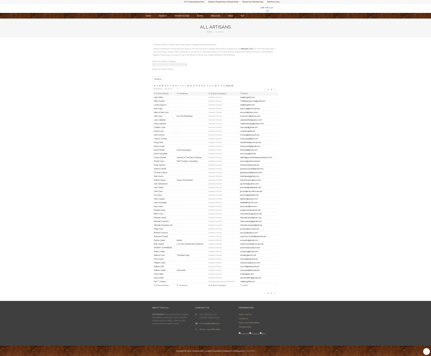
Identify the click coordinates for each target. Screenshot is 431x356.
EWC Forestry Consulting (187, 161)
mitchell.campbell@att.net (251, 225)
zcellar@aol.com (247, 274)
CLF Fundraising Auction (194, 2)
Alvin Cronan (159, 135)
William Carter (160, 270)
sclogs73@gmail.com (249, 251)
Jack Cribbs (158, 97)
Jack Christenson (161, 184)
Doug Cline (158, 142)
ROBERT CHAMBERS (163, 248)
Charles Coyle (159, 127)
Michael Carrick (160, 218)
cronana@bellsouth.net (249, 135)
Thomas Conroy (160, 172)
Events (200, 16)
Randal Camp (159, 210)
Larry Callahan (160, 120)
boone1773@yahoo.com (250, 116)
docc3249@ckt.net (248, 154)
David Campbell (160, 154)
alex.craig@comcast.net (250, 108)
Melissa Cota (159, 255)
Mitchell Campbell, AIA (163, 225)
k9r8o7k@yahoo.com (249, 199)
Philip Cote (158, 229)
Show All (229, 86)
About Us (163, 16)
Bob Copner (159, 244)
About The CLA (245, 314)
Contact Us (243, 319)
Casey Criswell (160, 157)
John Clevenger (160, 203)
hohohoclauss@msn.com (250, 180)
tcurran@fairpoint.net (248, 259)
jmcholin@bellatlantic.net (250, 187)
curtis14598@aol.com (249, 139)
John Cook (158, 191)
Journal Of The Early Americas (189, 157)
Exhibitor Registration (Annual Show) (223, 2)
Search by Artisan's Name (162, 69)
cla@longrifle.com (247, 97)
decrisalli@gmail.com (249, 150)
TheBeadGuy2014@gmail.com (253, 101)
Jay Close (158, 195)
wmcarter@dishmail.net (250, 270)
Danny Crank (159, 146)
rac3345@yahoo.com (249, 233)
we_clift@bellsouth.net (249, 266)
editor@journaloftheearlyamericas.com (256, 157)
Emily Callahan (160, 124)
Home (148, 16)
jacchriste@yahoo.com (249, 184)
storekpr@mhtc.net (248, 255)
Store (230, 16)
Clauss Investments (185, 180)
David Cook (159, 131)
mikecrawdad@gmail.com (251, 221)
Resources (215, 16)
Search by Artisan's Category (164, 61)
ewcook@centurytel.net (250, 161)
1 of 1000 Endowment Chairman (190, 244)
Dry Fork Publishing (184, 116)
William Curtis (159, 263)
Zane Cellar (158, 274)
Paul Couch (158, 176)
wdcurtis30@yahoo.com (250, 263)
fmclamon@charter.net (249, 165)
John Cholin (158, 187)
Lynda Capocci (160, 105)
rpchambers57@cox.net (250, 248)
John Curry (158, 116)
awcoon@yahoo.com (249, 112)
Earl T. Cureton (160, 281)
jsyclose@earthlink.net (249, 195)
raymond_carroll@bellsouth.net (253, 236)
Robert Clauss (160, 180)
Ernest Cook (159, 161)
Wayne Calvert (160, 169)
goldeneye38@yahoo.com (251, 172)
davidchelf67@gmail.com (250, 278)
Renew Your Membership (252, 2)
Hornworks (181, 270)
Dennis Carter (159, 240)
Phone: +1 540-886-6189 (209, 329)
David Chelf (159, 278)
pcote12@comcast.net (249, 229)
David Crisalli (159, 150)
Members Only (273, 2)
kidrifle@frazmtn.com (249, 203)
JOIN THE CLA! (266, 8)
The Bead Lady (183, 255)
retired (179, 240)
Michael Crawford (161, 221)
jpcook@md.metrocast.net (251, 191)
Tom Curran (159, 259)
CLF (242, 16)
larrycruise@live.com (248, 206)
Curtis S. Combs (160, 139)
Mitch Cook (158, 214)
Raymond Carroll (161, 236)
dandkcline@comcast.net (250, 142)
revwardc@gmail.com (249, 240)
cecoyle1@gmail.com (249, 127)
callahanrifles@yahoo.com (251, 120)
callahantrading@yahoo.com (252, 124)
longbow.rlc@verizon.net (250, 210)
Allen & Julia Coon (161, 112)
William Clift (159, 266)
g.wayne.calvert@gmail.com (251, 169)
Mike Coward (159, 101)
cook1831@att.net (247, 131)
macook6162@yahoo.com (251, 214)
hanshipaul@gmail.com (249, 176)
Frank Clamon (159, 165)
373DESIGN (250, 351)
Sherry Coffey (159, 251)
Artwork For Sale (182, 16)
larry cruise (158, 206)
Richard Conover (161, 233)
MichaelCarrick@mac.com (251, 218)
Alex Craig (158, 108)
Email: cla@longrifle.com (209, 323)
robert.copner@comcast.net (251, 244)
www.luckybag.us (184, 150)
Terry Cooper (159, 199)
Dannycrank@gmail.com (250, 146)
